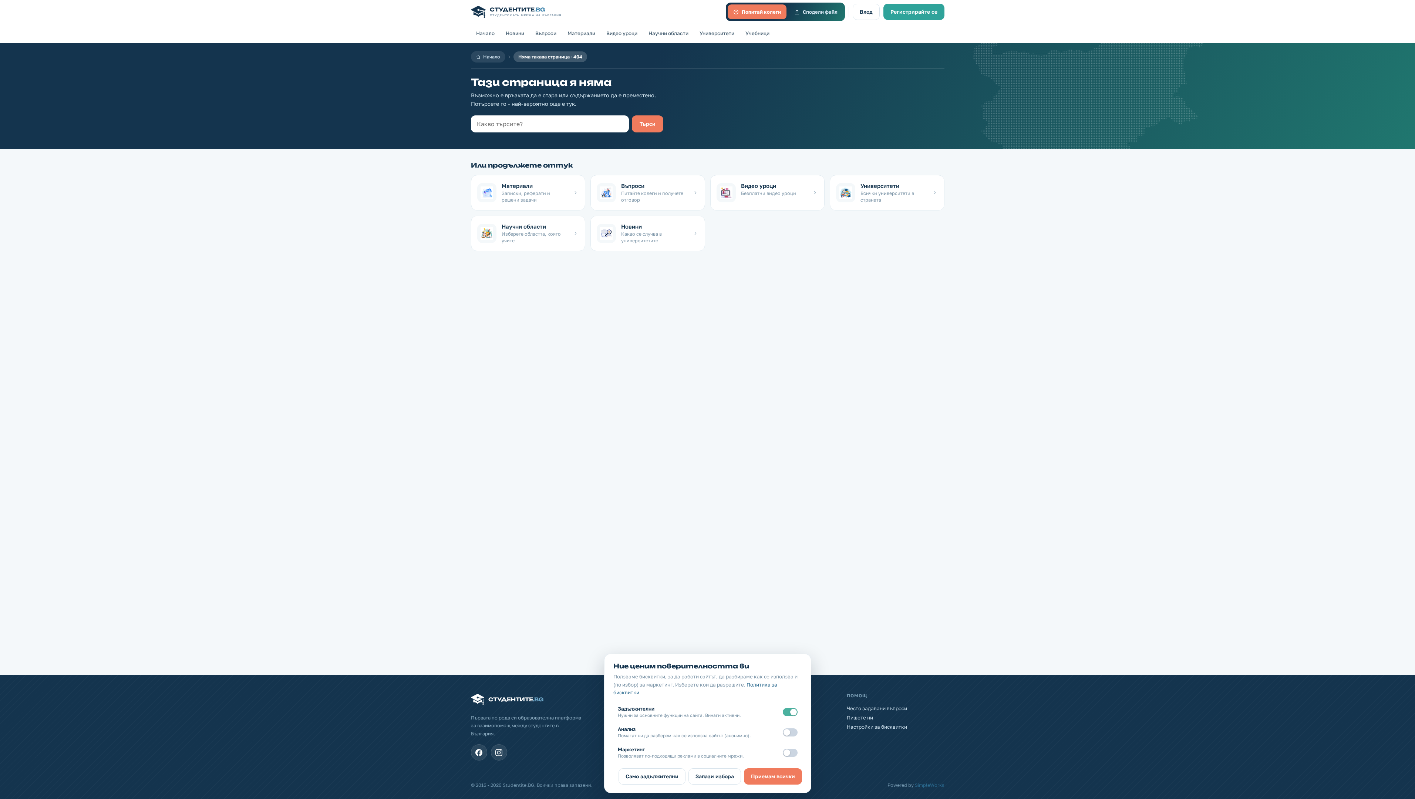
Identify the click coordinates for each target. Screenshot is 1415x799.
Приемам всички (773, 776)
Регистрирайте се (913, 12)
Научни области (668, 33)
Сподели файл (820, 12)
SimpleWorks (929, 785)
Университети (717, 33)
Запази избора (714, 776)
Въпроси (545, 33)
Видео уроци (621, 33)
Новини (515, 33)
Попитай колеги (761, 12)
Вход (866, 12)
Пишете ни (860, 718)
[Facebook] (479, 752)
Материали (581, 33)
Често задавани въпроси (877, 708)
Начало (485, 33)
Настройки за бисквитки (877, 727)
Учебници (757, 33)
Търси (648, 124)
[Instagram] (499, 752)
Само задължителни (652, 776)
